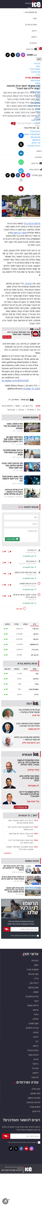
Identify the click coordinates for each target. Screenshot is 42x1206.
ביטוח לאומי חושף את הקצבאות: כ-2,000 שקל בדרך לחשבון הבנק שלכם (13, 439)
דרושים (35, 1072)
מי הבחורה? (31, 550)
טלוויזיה (35, 1018)
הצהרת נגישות (34, 1097)
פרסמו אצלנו (35, 1106)
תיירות (35, 1059)
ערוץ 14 (28, 283)
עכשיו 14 (30, 409)
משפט (35, 991)
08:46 (36, 834)
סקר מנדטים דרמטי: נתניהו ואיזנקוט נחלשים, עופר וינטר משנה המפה (12, 465)
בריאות (35, 1045)
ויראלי (36, 1014)
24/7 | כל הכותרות (27, 815)
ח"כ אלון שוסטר (34, 729)
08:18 (36, 820)
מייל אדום (36, 1111)
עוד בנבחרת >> (21, 807)
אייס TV (35, 1068)
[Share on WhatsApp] (21, 162)
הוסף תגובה (11, 539)
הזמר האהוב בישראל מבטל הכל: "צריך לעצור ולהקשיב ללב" (12, 478)
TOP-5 (35, 1063)
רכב (36, 1041)
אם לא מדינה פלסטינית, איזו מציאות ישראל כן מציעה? (29, 710)
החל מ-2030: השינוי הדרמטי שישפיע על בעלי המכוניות (13, 425)
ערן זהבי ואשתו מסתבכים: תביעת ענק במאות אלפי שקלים (13, 452)
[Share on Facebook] (21, 135)
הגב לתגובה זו (28, 556)
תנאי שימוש (35, 1093)
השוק (29, 8)
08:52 (36, 847)
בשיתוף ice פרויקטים (18, 872)
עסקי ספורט (33, 1023)
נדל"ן (36, 978)
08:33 (36, 827)
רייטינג (35, 1036)
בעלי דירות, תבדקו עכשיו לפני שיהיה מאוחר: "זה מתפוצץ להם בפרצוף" (13, 868)
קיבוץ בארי (11, 409)
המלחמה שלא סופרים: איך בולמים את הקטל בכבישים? (27, 738)
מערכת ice (20, 431)
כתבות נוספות (32, 860)
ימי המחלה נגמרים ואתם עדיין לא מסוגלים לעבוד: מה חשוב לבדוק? (12, 878)
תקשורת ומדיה (32, 77)
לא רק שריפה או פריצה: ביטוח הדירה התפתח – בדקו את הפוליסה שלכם (13, 491)
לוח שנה (34, 1077)
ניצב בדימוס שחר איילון (31, 742)
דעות (35, 18)
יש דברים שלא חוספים (28, 583)
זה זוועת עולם (31, 561)
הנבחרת (28, 3)
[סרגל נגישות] (6, 1202)
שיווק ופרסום (33, 987)
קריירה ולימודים (32, 1027)
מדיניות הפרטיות (33, 1102)
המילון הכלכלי (32, 1050)
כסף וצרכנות (33, 974)
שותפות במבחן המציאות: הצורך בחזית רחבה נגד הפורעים (28, 724)
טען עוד (19, 608)
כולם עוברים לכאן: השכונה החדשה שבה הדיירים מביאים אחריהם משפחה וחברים (14, 890)
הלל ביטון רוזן (28, 406)
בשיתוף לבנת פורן (19, 881)
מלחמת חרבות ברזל (32, 223)
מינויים (35, 1032)
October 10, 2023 (31, 388)
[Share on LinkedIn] (21, 153)
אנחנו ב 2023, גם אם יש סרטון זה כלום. (24, 596)
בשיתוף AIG (19, 497)
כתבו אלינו (36, 1088)
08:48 (36, 840)
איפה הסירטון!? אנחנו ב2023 (25, 572)
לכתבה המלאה (7, 337)
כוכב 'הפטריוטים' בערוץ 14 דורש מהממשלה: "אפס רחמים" (18, 333)
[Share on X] (21, 144)
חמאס (18, 406)
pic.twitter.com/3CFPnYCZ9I (15, 380)
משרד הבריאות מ (19, 232)
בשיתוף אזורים (20, 894)
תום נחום (36, 123)
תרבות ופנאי (33, 1054)
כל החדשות (8, 853)
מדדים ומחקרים (32, 996)
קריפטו (35, 1009)
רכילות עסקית (32, 1005)
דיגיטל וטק (34, 983)
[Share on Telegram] (21, 171)
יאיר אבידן (36, 715)
